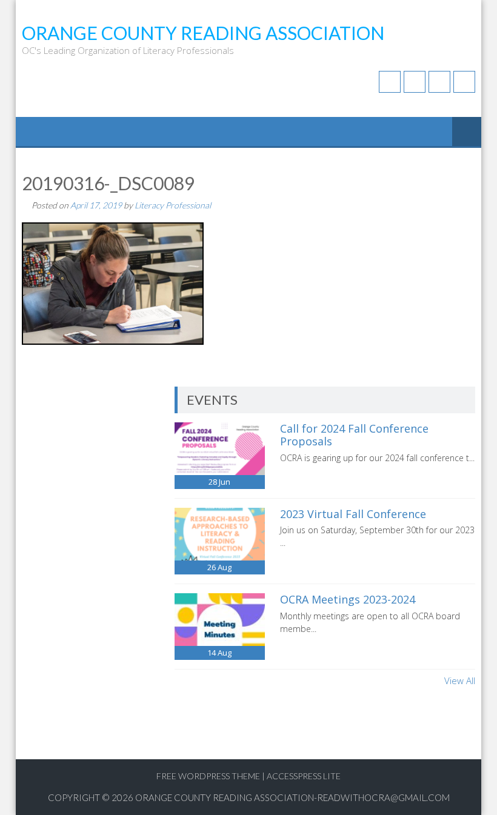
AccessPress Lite (304, 776)
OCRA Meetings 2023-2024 (347, 599)
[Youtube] (439, 82)
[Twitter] (414, 82)
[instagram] (464, 82)
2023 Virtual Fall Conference (353, 514)
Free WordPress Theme (208, 776)
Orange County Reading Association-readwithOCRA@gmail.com (292, 797)
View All (459, 680)
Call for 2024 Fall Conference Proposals (354, 435)
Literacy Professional (173, 205)
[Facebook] (390, 82)
